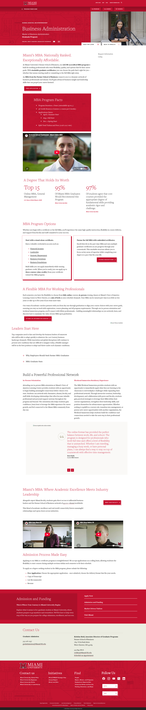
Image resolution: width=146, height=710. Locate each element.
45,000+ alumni (68, 503)
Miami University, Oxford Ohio (29, 677)
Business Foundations (38, 262)
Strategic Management (38, 255)
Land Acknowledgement (66, 703)
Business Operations (38, 259)
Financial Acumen (37, 248)
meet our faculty (111, 502)
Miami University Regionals (28, 680)
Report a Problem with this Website (78, 705)
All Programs (95, 9)
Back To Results (109, 44)
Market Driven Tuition (93, 608)
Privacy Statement (77, 703)
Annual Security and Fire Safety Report (60, 705)
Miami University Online (27, 682)
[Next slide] (72, 470)
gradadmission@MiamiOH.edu (34, 644)
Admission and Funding (93, 602)
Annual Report (53, 680)
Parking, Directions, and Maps (84, 687)
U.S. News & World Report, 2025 (33, 200)
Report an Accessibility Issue (99, 703)
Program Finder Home (30, 9)
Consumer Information (54, 703)
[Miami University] (31, 665)
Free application (32, 88)
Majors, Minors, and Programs (84, 680)
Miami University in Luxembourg (30, 684)
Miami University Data (61, 203)
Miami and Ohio (53, 682)
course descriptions (106, 259)
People (77, 677)
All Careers (107, 9)
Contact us (27, 673)
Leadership (34, 252)
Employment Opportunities (83, 682)
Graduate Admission (31, 636)
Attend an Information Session (37, 318)
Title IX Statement (87, 703)
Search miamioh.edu (115, 2)
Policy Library (90, 705)
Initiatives (55, 673)
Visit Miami (88, 615)
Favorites (120, 9)
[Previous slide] (68, 470)
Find (77, 673)
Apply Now (88, 596)
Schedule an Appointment (83, 655)
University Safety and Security (84, 684)
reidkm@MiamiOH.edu (83, 652)
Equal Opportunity (43, 703)
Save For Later (88, 44)
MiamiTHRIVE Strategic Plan (57, 677)
